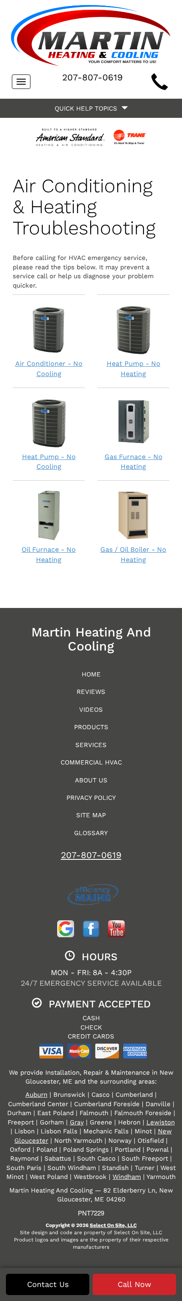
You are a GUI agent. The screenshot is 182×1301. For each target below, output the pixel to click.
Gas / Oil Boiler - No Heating (133, 554)
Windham (127, 1177)
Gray (77, 1122)
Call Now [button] (134, 1284)
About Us (91, 780)
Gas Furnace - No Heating (134, 462)
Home (91, 674)
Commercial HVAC (91, 762)
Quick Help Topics (88, 108)
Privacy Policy (91, 798)
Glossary (91, 833)
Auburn (36, 1094)
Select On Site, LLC (113, 1225)
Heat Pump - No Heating (133, 368)
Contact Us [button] (48, 1284)
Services (91, 745)
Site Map (91, 815)
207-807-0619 (91, 855)
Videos (91, 709)
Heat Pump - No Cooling (49, 462)
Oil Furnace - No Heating (49, 554)
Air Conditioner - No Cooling (49, 368)
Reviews (91, 692)
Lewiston (160, 1122)
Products (91, 727)
